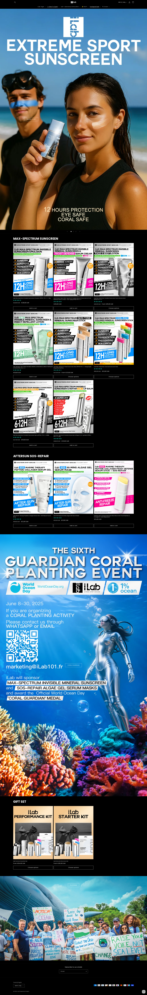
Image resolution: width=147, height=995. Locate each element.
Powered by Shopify (24, 991)
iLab (18, 991)
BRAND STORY (31, 119)
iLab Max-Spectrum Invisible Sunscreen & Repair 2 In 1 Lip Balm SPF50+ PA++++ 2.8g (72, 436)
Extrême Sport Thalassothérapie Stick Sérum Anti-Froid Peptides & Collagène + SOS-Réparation (112, 516)
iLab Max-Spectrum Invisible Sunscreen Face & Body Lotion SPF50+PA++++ (110, 299)
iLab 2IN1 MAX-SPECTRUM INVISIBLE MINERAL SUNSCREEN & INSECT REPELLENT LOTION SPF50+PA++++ (33, 367)
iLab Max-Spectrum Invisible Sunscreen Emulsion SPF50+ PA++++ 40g (32, 298)
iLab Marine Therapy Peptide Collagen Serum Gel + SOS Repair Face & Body (32, 516)
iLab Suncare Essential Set (20, 861)
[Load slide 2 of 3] (73, 231)
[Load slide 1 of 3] (71, 231)
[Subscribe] (86, 971)
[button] (15, 2)
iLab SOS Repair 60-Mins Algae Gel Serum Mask (66, 515)
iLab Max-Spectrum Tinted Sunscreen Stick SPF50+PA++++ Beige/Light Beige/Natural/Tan (72, 367)
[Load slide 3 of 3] (76, 231)
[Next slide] (79, 231)
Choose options (114, 308)
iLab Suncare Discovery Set (61, 861)
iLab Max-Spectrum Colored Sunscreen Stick (106, 366)
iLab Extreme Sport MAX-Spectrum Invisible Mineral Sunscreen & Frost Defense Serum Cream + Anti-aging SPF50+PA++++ (72, 299)
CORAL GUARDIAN (73, 665)
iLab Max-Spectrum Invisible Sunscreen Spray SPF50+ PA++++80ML (31, 435)
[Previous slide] (67, 231)
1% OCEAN (73, 885)
